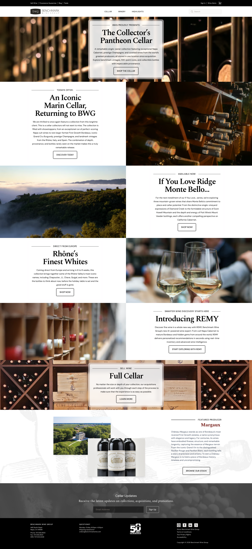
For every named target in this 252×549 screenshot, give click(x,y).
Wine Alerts (212, 3)
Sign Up (152, 509)
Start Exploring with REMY (187, 349)
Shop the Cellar (126, 71)
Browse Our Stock (196, 470)
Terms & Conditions (184, 532)
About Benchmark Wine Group (188, 529)
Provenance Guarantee (48, 3)
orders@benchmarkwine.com (90, 532)
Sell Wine (33, 3)
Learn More (126, 399)
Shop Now (65, 292)
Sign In (203, 3)
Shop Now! (187, 227)
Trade (66, 3)
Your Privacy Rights (184, 535)
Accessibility (182, 537)
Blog (60, 3)
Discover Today (65, 154)
